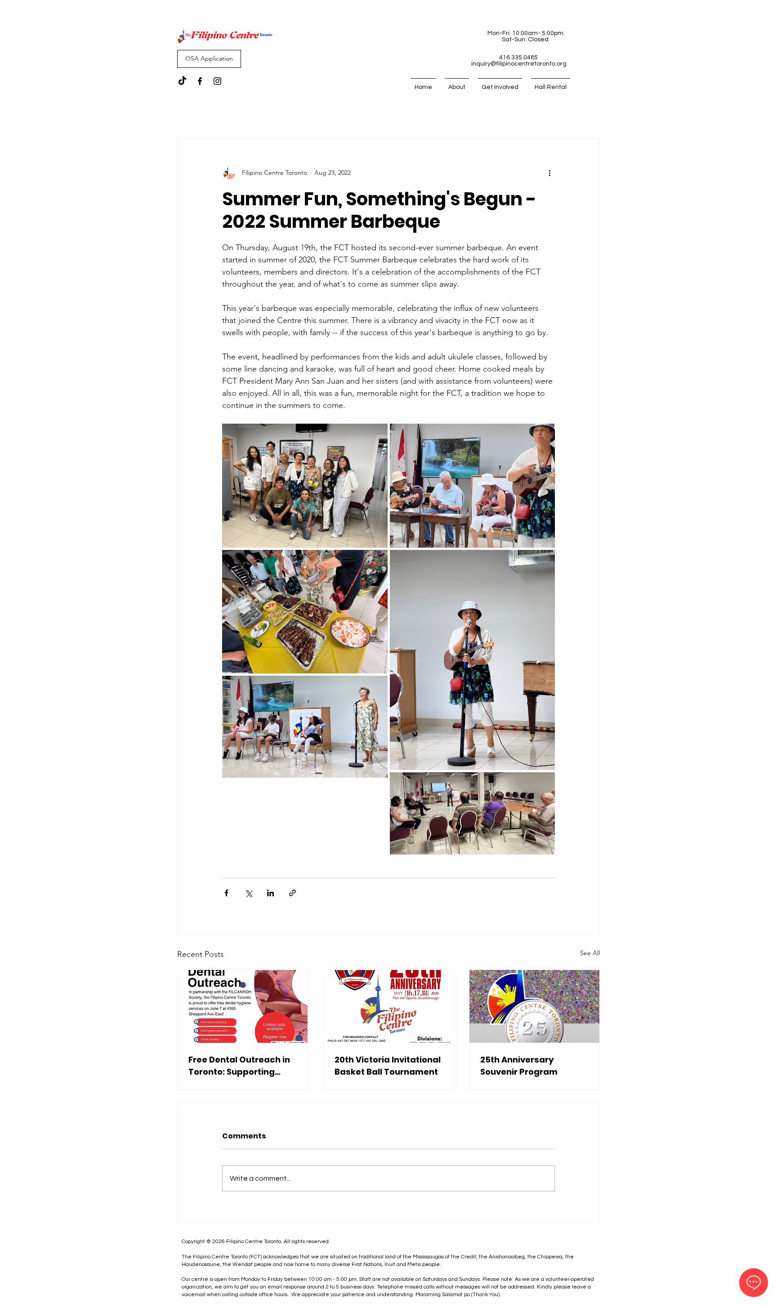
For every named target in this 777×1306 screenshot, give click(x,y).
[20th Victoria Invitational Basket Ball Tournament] (389, 1006)
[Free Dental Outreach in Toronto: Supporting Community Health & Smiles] (243, 1006)
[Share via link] (292, 893)
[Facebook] (200, 81)
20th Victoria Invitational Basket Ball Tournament (388, 1065)
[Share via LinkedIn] (270, 893)
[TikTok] (182, 81)
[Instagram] (217, 81)
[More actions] (549, 172)
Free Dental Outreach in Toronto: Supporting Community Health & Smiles (239, 1066)
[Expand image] (305, 486)
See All (590, 953)
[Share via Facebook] (226, 893)
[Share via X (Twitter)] (248, 893)
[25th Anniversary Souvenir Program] (534, 1006)
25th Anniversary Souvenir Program (519, 1065)
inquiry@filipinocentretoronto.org (519, 64)
